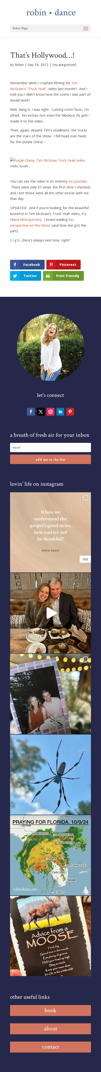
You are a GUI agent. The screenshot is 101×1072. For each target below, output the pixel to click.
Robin (19, 64)
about (50, 1028)
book (50, 1010)
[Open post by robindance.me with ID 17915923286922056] (50, 694)
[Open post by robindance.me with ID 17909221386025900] (50, 613)
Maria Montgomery (25, 219)
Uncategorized (64, 64)
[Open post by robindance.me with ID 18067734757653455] (50, 775)
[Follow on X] (41, 412)
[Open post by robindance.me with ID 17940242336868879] (50, 855)
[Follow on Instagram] (50, 412)
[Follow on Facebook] (31, 412)
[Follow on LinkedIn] (60, 412)
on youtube (77, 181)
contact (50, 1047)
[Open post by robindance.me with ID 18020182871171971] (50, 936)
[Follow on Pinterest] (70, 412)
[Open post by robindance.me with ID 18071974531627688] (50, 532)
